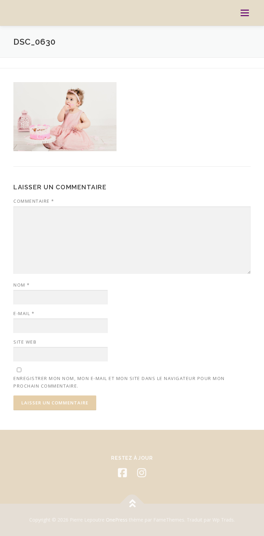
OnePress (117, 519)
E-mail (23, 313)
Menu (245, 13)
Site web (24, 342)
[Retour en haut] (132, 504)
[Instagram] (141, 473)
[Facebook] (122, 473)
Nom (21, 285)
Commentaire (33, 201)
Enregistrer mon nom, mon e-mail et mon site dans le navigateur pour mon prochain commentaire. (119, 382)
